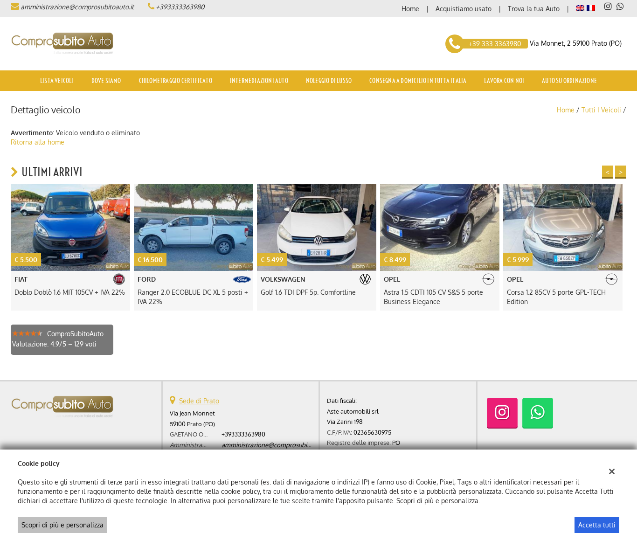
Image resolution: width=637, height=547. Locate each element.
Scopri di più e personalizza (62, 525)
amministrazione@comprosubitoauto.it (77, 7)
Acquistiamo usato (464, 9)
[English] (580, 7)
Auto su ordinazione (569, 80)
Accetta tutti (597, 525)
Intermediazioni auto (259, 80)
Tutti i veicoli (601, 110)
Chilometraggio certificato (175, 80)
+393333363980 (180, 7)
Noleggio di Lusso (329, 80)
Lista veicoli (57, 80)
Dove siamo (106, 80)
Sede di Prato (199, 401)
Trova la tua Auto (534, 9)
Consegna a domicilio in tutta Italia (417, 80)
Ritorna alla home (37, 142)
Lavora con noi (504, 80)
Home (410, 9)
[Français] (591, 7)
